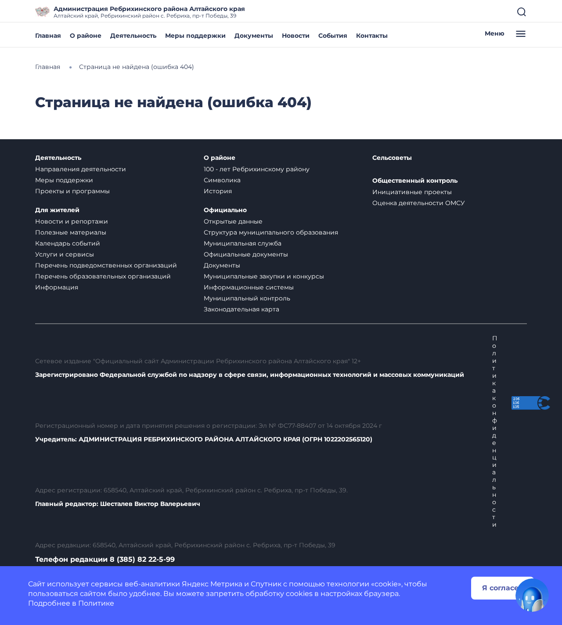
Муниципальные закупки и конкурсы (264, 276)
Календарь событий (67, 243)
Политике (96, 603)
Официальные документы (246, 254)
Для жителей (57, 210)
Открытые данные (233, 221)
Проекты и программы (72, 191)
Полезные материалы (70, 232)
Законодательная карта (241, 309)
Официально (225, 210)
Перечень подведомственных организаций (106, 265)
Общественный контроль (415, 180)
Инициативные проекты (412, 192)
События (332, 36)
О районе (85, 36)
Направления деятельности (80, 169)
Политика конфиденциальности (494, 431)
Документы (253, 36)
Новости (296, 36)
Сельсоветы (392, 158)
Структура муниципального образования (271, 232)
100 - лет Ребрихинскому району (257, 169)
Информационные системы (249, 287)
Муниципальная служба (242, 243)
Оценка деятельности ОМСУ (418, 203)
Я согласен (502, 588)
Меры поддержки (195, 36)
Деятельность (133, 36)
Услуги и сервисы (64, 254)
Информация (56, 287)
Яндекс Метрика (212, 584)
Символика (222, 180)
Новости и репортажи (71, 221)
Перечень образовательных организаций (103, 276)
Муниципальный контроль (247, 298)
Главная (48, 36)
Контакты (372, 36)
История (218, 191)
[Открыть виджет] (532, 595)
